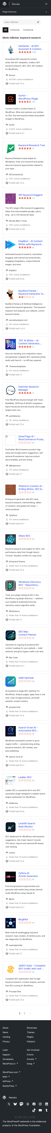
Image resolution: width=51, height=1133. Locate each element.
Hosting (6, 1037)
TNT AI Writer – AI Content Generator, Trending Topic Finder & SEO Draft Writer (31, 342)
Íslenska (13, 1097)
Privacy (6, 1041)
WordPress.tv (10, 1063)
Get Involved (33, 1050)
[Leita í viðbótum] (38, 22)
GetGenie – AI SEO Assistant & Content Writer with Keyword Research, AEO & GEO (30, 48)
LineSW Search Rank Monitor (26, 825)
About (5, 1028)
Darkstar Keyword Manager (28, 388)
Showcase (32, 1028)
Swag (31, 1063)
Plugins (30, 1037)
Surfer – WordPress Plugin (28, 97)
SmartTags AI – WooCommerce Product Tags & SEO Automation (31, 438)
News (5, 1032)
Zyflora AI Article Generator (28, 874)
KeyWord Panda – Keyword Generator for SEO (31, 292)
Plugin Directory (9, 12)
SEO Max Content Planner (27, 633)
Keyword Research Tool (31, 145)
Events (30, 1054)
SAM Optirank (26, 677)
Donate (32, 1059)
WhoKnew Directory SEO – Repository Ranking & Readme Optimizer (29, 584)
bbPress (8, 1081)
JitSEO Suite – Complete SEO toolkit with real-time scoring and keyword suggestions (32, 967)
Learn (5, 1050)
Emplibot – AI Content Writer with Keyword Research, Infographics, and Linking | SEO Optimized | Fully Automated (31, 243)
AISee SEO (24, 535)
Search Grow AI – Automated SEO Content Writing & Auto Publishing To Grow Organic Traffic (31, 729)
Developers (8, 1059)
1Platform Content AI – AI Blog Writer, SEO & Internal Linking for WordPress (30, 488)
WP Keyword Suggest (30, 195)
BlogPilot (23, 919)
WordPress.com (11, 1072)
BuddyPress (10, 1086)
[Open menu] (47, 4)
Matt (6, 1076)
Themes (31, 1032)
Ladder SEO (25, 777)
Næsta (30, 1013)
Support (6, 1054)
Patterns (31, 1041)
